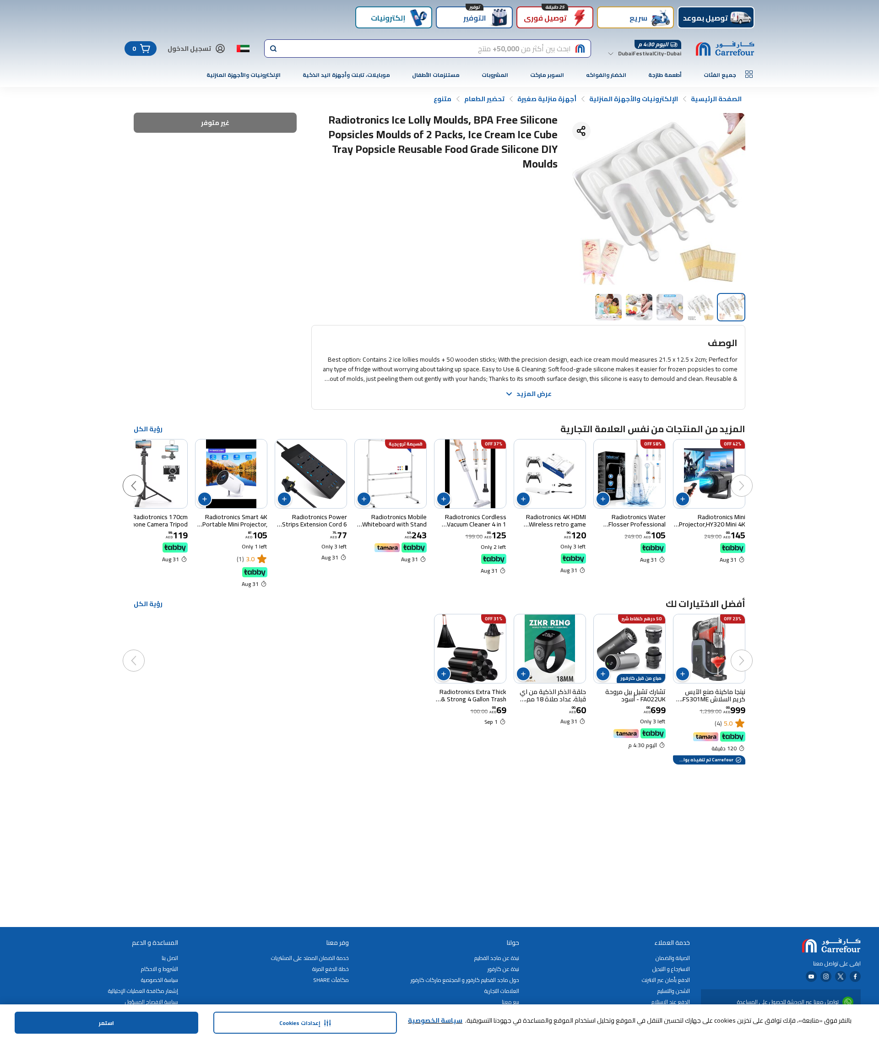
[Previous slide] (751, 476)
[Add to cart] (682, 499)
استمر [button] (106, 1023)
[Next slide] (143, 476)
